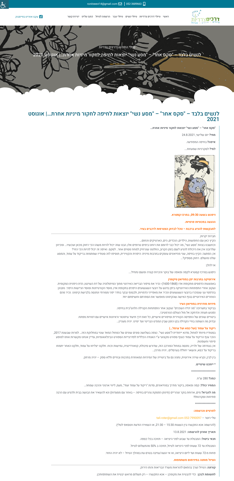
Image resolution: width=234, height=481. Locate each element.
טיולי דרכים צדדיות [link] (150, 16)
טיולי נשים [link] (131, 16)
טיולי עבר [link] (118, 16)
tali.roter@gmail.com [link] (170, 418)
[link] (4, 4)
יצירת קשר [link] (73, 16)
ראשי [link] (166, 16)
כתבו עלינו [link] (87, 16)
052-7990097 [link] (192, 418)
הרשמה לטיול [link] (102, 16)
